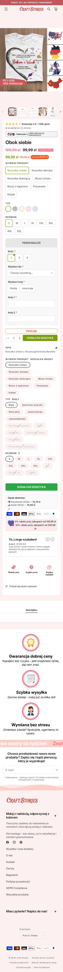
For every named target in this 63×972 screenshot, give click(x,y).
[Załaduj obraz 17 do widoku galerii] (32, 111)
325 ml (33, 473)
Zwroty (10, 868)
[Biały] (8, 209)
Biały (11, 405)
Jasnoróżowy (35, 411)
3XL (11, 465)
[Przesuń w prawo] (60, 111)
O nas (9, 855)
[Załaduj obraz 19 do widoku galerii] (42, 111)
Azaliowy (15, 433)
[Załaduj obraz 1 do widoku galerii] (12, 111)
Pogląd (31, 331)
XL (38, 458)
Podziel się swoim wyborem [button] (23, 586)
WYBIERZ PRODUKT (17, 163)
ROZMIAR (11, 217)
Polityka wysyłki (23, 967)
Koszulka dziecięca (20, 378)
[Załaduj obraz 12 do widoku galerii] (22, 111)
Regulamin (12, 874)
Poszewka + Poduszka (23, 447)
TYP (8, 203)
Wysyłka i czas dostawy (19, 848)
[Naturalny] (21, 209)
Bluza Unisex (45, 378)
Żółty (41, 426)
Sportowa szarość (20, 426)
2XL (50, 458)
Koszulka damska (18, 371)
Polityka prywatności (18, 881)
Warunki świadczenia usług (44, 963)
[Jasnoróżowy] (28, 209)
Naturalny (14, 411)
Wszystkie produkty (17, 894)
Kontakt (10, 862)
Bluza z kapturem (19, 385)
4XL (23, 465)
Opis (8, 347)
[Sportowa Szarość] (15, 209)
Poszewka (42, 385)
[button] (6, 9)
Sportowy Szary (37, 433)
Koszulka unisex (18, 364)
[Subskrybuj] (56, 770)
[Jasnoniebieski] (35, 209)
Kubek (12, 392)
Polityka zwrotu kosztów (43, 958)
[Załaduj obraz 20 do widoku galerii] (52, 111)
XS (49, 466)
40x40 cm (16, 473)
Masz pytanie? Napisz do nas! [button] (26, 911)
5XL (35, 465)
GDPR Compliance (16, 888)
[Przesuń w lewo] (3, 111)
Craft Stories (22, 958)
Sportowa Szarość (32, 405)
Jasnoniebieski (17, 418)
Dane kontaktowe (42, 967)
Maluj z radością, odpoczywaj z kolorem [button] (27, 815)
